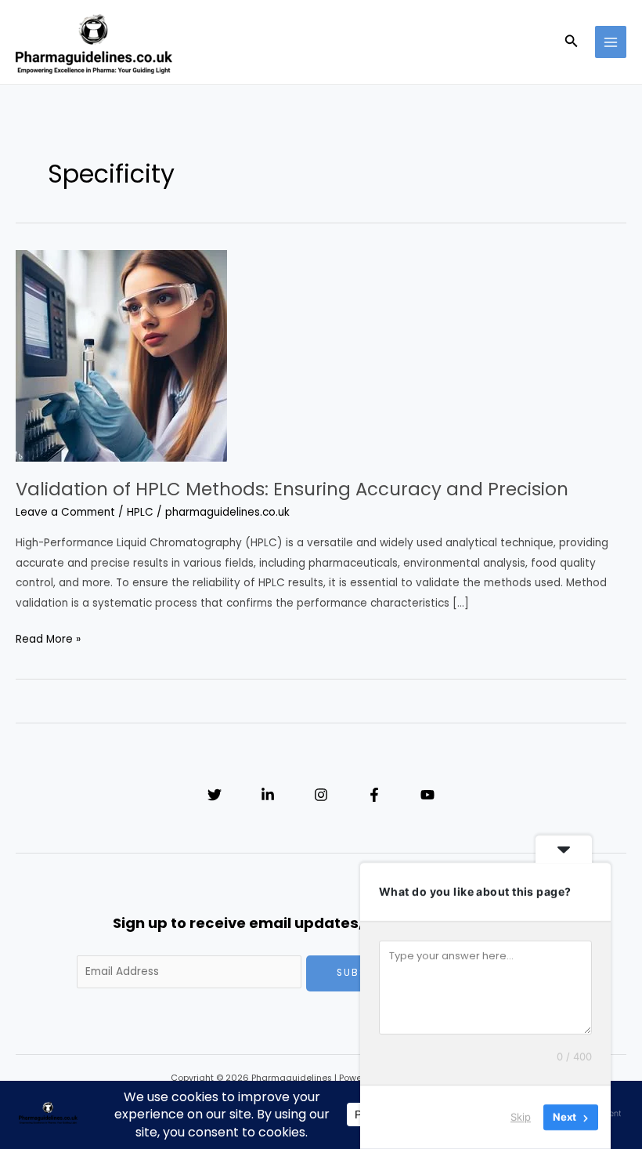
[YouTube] (427, 795)
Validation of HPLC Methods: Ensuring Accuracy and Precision (292, 489)
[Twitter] (214, 795)
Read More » (48, 640)
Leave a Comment (65, 512)
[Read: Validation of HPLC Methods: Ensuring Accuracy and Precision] (121, 355)
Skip (520, 1117)
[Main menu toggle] (611, 42)
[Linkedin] (268, 795)
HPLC (140, 512)
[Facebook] (374, 795)
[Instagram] (321, 795)
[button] (571, 42)
